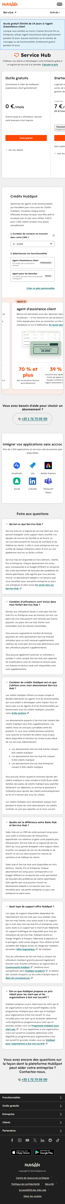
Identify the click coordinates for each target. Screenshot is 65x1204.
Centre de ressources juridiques (32, 1178)
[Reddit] (50, 1140)
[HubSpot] (10, 4)
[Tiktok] (58, 1140)
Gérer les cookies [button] (33, 1196)
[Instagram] (20, 1140)
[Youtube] (27, 1140)
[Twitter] (35, 1140)
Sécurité (49, 1184)
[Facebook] (12, 1140)
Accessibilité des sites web (32, 1190)
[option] (54, 12)
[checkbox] (32, 262)
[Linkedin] (42, 1140)
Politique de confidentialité (25, 1184)
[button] (26, 150)
